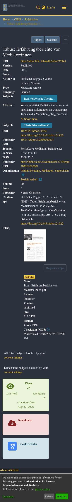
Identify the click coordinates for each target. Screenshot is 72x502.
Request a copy (55, 268)
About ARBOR (9, 470)
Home (6, 19)
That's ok (61, 496)
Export (38, 40)
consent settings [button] (13, 357)
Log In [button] (51, 7)
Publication (31, 19)
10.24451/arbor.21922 (34, 131)
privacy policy (42, 489)
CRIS (17, 19)
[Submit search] (38, 7)
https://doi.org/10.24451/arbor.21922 (42, 135)
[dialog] (36, 488)
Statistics (52, 40)
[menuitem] (43, 7)
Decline (49, 496)
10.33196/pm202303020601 (37, 139)
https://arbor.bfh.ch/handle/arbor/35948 (43, 61)
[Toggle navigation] (64, 7)
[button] (29, 118)
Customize (8, 496)
